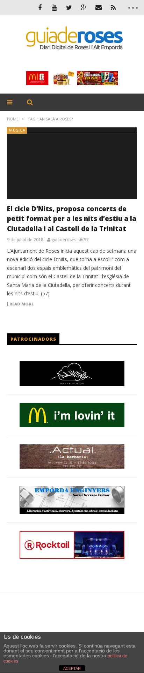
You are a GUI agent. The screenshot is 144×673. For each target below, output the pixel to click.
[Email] (98, 7)
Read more (21, 304)
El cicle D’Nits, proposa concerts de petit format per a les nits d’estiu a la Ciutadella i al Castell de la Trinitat (71, 218)
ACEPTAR (72, 668)
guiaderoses (63, 240)
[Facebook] (40, 7)
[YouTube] (54, 7)
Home (13, 118)
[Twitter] (69, 7)
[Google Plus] (84, 7)
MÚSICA (17, 130)
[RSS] (113, 7)
